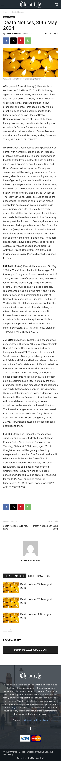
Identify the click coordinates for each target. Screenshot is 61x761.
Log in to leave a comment (30, 649)
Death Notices (18, 12)
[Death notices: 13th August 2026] (11, 618)
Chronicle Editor (13, 33)
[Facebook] (6, 40)
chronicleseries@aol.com (36, 720)
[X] (13, 40)
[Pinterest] (21, 40)
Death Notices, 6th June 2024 (45, 527)
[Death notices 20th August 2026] (11, 603)
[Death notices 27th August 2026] (11, 587)
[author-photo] (30, 556)
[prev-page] (5, 630)
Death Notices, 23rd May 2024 (15, 527)
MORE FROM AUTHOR (39, 576)
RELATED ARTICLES (15, 576)
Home (6, 12)
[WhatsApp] (28, 40)
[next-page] (10, 630)
